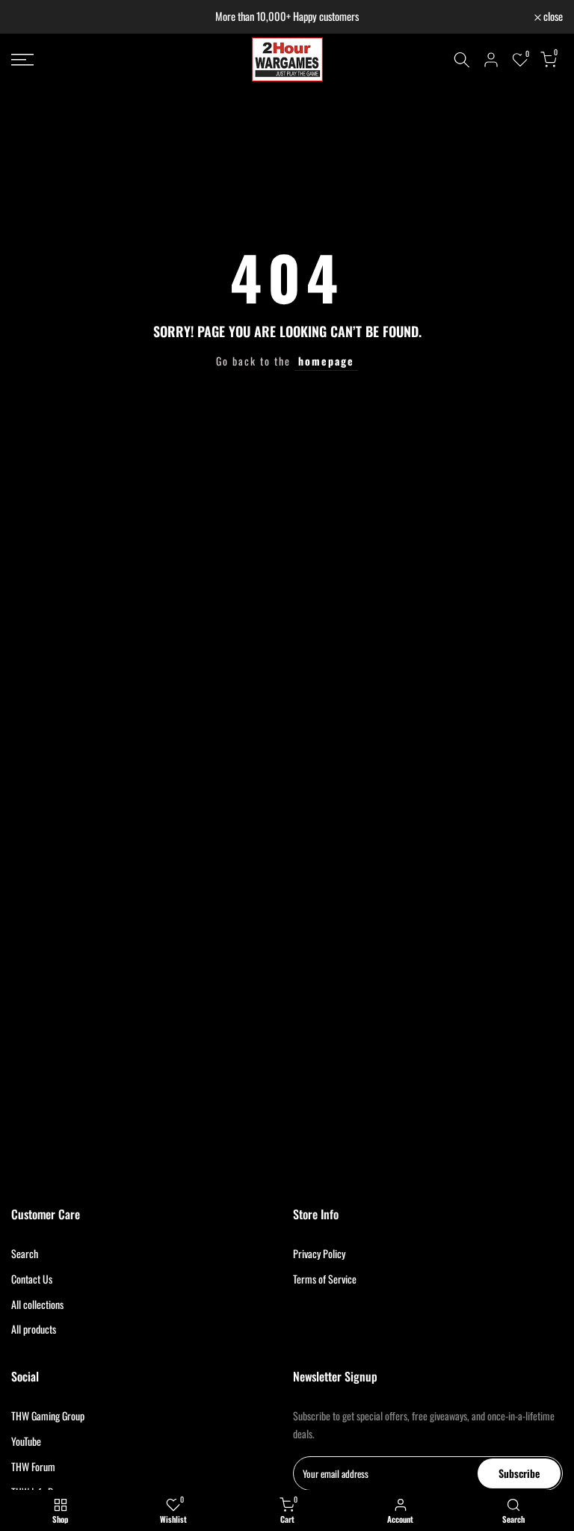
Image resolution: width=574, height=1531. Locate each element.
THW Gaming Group (47, 1415)
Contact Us (31, 1279)
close (29, 16)
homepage (326, 361)
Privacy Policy (319, 1253)
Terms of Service (325, 1279)
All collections (37, 1304)
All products (33, 1329)
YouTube (26, 1441)
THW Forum (33, 1466)
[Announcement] (287, 16)
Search (24, 1253)
